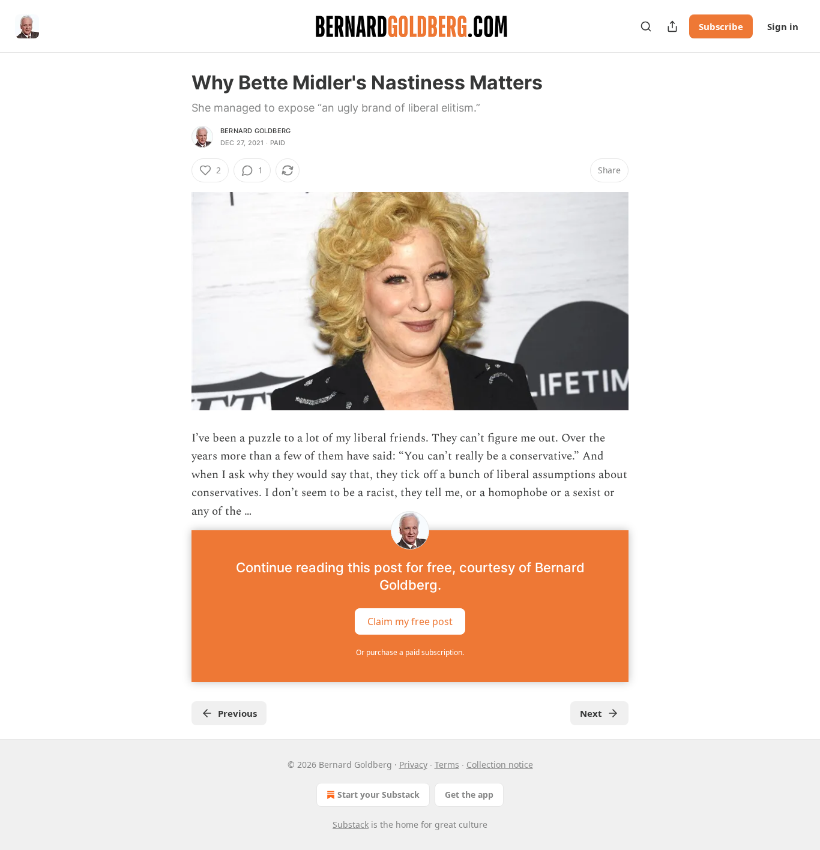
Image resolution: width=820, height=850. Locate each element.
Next (591, 713)
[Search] (646, 26)
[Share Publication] (672, 26)
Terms (447, 764)
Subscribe (721, 26)
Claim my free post (410, 621)
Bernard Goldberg (255, 131)
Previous (237, 713)
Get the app (469, 794)
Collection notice (499, 764)
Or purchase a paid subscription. (410, 652)
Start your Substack (378, 794)
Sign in (782, 26)
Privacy (413, 764)
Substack (351, 824)
